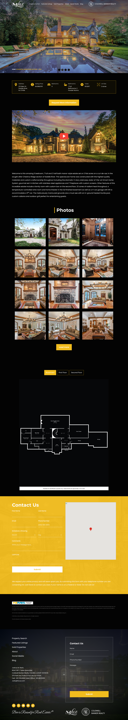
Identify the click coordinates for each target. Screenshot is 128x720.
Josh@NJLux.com (18, 681)
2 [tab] (62, 70)
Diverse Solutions (25, 619)
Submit (37, 569)
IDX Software (16, 619)
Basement (50, 372)
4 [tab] (69, 70)
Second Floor (76, 372)
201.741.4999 (20, 678)
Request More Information (64, 102)
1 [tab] (59, 70)
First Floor (63, 372)
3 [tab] (66, 70)
